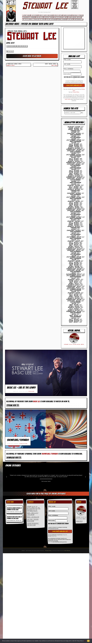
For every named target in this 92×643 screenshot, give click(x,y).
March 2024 (74, 161)
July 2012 (74, 308)
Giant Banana (67, 550)
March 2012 (74, 310)
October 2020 (74, 217)
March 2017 (10, 65)
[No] (90, 641)
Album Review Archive (74, 17)
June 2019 (74, 243)
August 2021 (74, 201)
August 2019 (74, 241)
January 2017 (73, 287)
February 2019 (74, 249)
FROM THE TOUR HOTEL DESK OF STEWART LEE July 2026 (14, 517)
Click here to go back (32, 56)
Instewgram (78, 19)
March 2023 (74, 176)
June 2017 (74, 281)
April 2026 (73, 129)
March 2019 (74, 247)
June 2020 (74, 223)
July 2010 (74, 319)
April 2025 (74, 146)
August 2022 (73, 185)
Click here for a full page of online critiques (46, 494)
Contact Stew (48, 17)
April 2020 (73, 225)
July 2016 (74, 294)
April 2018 (74, 266)
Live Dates (34, 15)
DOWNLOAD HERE (23, 443)
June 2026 (74, 128)
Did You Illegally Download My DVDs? (34, 19)
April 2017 (74, 283)
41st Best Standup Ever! (44, 12)
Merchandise (67, 15)
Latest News (26, 15)
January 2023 (74, 178)
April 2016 (74, 296)
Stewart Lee (44, 7)
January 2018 (73, 270)
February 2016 (74, 299)
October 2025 (74, 140)
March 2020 (73, 226)
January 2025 (74, 150)
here (85, 640)
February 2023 (74, 177)
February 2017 (73, 286)
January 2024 (74, 164)
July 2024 (74, 158)
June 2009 (74, 320)
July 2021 (74, 202)
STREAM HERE (31, 391)
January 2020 (74, 230)
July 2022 (74, 186)
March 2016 (74, 298)
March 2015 (74, 307)
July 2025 (74, 144)
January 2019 (73, 250)
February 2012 (74, 311)
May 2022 (74, 188)
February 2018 (73, 269)
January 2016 (74, 300)
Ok (88, 640)
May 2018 (73, 265)
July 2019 (73, 242)
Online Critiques (51, 19)
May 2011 (74, 315)
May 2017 (54, 65)
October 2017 (74, 275)
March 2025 (74, 148)
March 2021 (74, 207)
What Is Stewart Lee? (60, 17)
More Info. (79, 521)
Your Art (70, 19)
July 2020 (74, 222)
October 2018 (74, 257)
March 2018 (74, 267)
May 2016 (74, 295)
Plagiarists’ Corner (29, 17)
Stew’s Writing (58, 15)
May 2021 (74, 205)
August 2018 (74, 261)
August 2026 (74, 126)
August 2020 (73, 221)
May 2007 (74, 322)
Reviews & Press (78, 15)
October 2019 (74, 237)
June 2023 (74, 172)
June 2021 (74, 204)
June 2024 (74, 160)
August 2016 (74, 292)
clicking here (64, 534)
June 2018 (74, 263)
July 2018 (73, 262)
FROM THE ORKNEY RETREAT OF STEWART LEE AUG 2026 (14, 508)
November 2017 (74, 274)
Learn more (67, 99)
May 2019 (73, 245)
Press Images (62, 19)
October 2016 (74, 289)
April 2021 (74, 206)
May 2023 (74, 173)
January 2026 (74, 133)
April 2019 (74, 246)
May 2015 (73, 304)
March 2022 (74, 189)
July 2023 (74, 170)
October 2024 (73, 154)
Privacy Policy (76, 92)
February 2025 (74, 149)
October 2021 (73, 197)
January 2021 (73, 210)
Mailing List (39, 17)
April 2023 (74, 174)
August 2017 (74, 279)
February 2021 (73, 209)
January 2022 (74, 193)
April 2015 (74, 306)
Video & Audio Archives (46, 15)
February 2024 (74, 162)
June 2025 (74, 145)
